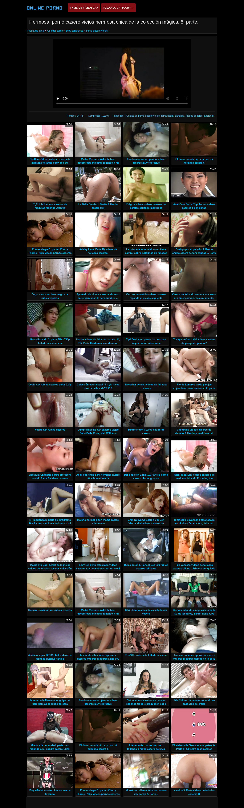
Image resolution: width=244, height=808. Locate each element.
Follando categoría (117, 7)
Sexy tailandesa (74, 30)
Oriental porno (55, 30)
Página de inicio (36, 30)
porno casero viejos (97, 30)
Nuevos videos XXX (84, 7)
